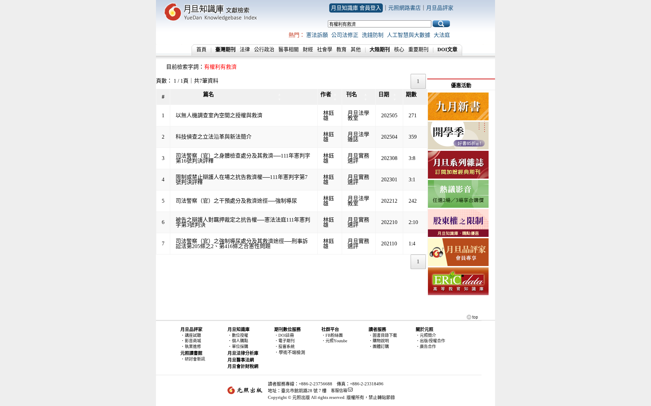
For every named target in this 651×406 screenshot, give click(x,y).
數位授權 (240, 335)
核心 (399, 49)
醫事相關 (288, 49)
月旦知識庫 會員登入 (356, 8)
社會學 (324, 49)
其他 (356, 49)
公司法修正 (344, 35)
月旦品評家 (439, 8)
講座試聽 (193, 335)
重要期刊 (418, 49)
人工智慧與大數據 (408, 35)
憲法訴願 (317, 35)
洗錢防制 (372, 35)
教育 (341, 49)
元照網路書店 (404, 8)
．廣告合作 (426, 346)
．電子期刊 (284, 341)
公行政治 (264, 49)
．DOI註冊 (284, 335)
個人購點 (240, 341)
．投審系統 (284, 346)
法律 (245, 49)
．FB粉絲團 (332, 335)
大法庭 (442, 35)
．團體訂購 (379, 346)
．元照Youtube (334, 341)
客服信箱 (339, 390)
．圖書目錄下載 (383, 335)
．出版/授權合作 (430, 341)
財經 (308, 49)
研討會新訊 (195, 359)
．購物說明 (379, 341)
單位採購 (240, 346)
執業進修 (193, 346)
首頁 (201, 49)
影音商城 (193, 341)
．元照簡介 (426, 335)
